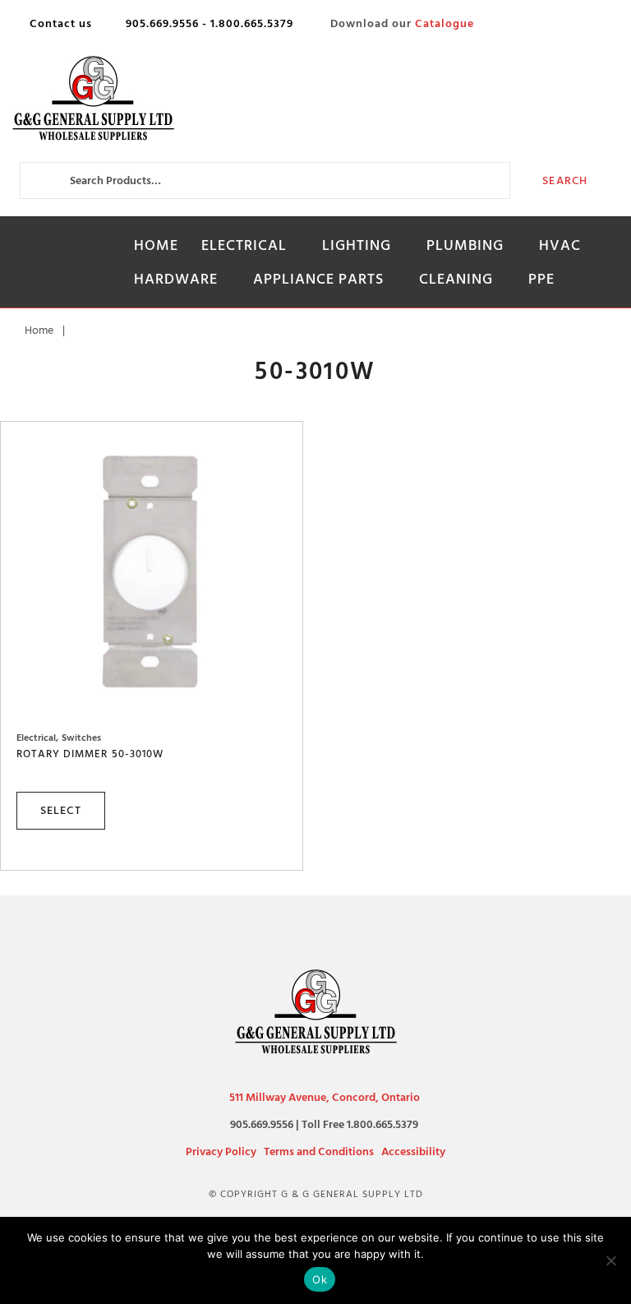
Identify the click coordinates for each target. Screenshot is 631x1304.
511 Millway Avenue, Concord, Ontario (324, 1097)
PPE (541, 279)
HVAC (560, 245)
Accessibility (413, 1151)
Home (156, 245)
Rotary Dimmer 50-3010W (90, 754)
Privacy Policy (221, 1151)
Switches (81, 738)
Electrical (244, 245)
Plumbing (465, 245)
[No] (610, 1260)
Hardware (176, 279)
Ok (319, 1279)
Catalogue (444, 24)
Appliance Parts (318, 279)
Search (564, 180)
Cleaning (456, 279)
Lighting (356, 245)
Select (60, 810)
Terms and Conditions (319, 1151)
